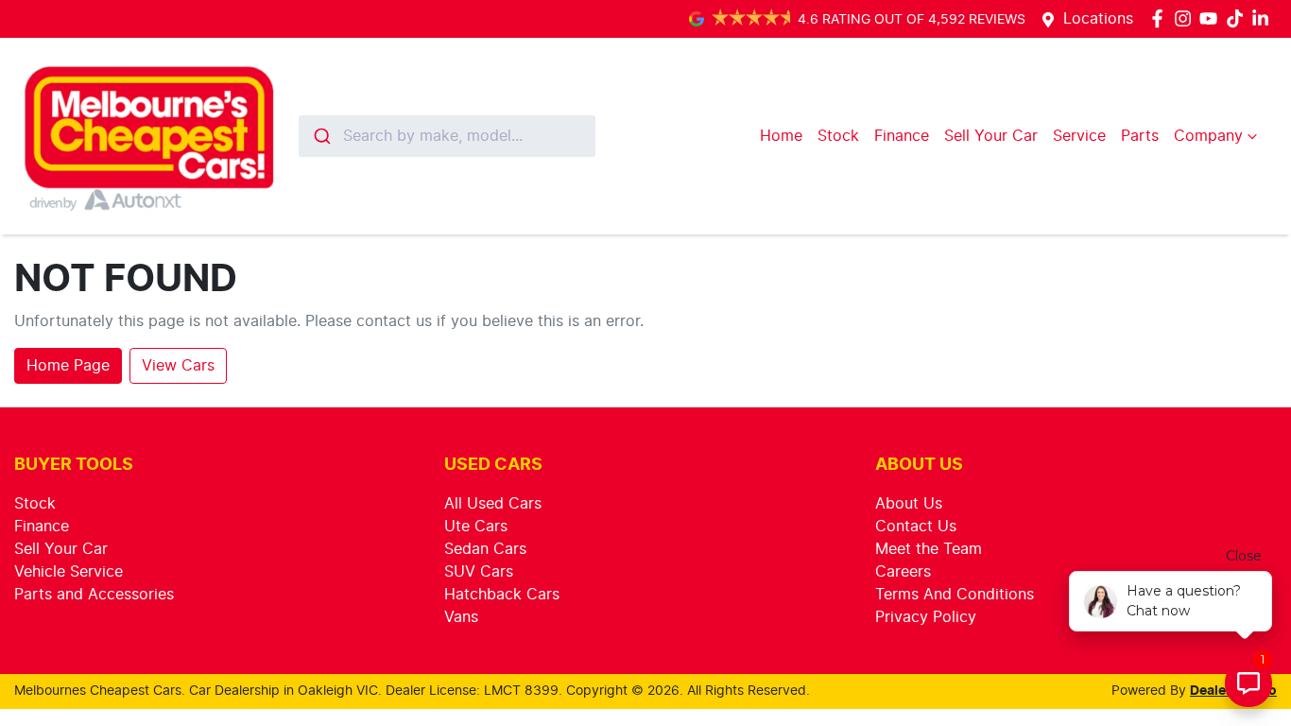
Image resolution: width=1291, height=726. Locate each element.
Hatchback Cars (501, 594)
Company (1208, 136)
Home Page (68, 365)
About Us (908, 503)
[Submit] (321, 136)
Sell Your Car (991, 136)
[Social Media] (1238, 18)
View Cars (178, 365)
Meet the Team (928, 549)
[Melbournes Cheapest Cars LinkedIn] (1264, 18)
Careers (903, 571)
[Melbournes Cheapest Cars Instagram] (1186, 18)
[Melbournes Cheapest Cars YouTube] (1212, 18)
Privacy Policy (925, 617)
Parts (1140, 136)
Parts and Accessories (94, 594)
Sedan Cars (485, 549)
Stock (838, 136)
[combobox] (447, 136)
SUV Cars (478, 571)
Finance (901, 136)
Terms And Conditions (954, 594)
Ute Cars (476, 526)
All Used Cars (493, 503)
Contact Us (915, 526)
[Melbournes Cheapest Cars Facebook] (1161, 18)
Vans (461, 617)
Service (1079, 136)
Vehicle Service (68, 571)
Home (781, 136)
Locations (1098, 18)
